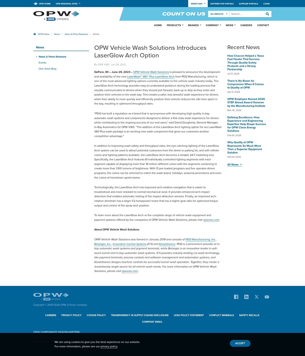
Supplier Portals (248, 3)
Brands (193, 25)
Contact (263, 25)
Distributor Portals (222, 3)
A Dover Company (77, 304)
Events (42, 62)
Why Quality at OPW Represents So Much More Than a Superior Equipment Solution (244, 147)
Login (266, 3)
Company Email (152, 321)
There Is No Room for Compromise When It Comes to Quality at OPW (245, 84)
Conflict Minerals (221, 315)
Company (212, 25)
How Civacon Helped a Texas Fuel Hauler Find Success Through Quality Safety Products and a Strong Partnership (245, 62)
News (57, 34)
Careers (246, 25)
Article (96, 34)
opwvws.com (211, 220)
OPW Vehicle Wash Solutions (151, 72)
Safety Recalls (249, 315)
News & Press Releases (76, 34)
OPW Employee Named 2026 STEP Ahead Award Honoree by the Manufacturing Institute (246, 102)
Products (174, 25)
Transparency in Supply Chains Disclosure (140, 315)
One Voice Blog (47, 68)
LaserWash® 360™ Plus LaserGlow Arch (151, 76)
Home (158, 25)
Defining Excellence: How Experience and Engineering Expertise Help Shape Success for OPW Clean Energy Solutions (246, 124)
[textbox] (250, 14)
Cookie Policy (96, 315)
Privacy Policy (71, 315)
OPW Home (44, 3)
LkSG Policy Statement (189, 315)
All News (233, 164)
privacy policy (109, 346)
